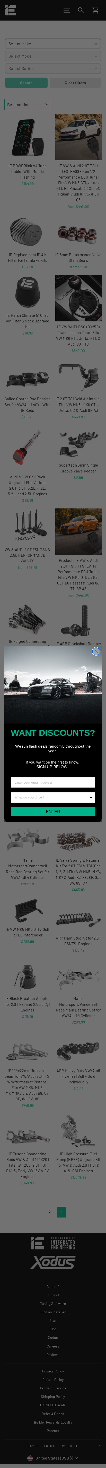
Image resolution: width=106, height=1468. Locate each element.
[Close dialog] (96, 651)
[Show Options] (91, 797)
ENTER (53, 811)
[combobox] (51, 797)
